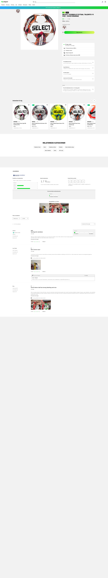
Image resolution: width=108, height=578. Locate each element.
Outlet (55, 150)
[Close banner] (106, 7)
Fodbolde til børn (37, 147)
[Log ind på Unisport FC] (102, 1)
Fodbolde (60, 147)
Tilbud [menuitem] (30, 4)
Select (45, 147)
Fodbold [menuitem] (3, 4)
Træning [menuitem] (12, 4)
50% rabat (61, 150)
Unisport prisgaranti (69, 52)
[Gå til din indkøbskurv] (105, 1)
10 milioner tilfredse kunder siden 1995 (73, 55)
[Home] (4, 1)
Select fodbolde (48, 150)
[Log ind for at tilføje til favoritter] (63, 32)
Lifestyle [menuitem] (20, 4)
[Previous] (91, 100)
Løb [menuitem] (16, 4)
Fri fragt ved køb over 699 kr (71, 48)
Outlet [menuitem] (33, 4)
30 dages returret (69, 50)
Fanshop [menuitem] (7, 4)
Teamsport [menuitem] (25, 4)
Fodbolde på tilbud (52, 147)
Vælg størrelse (79, 32)
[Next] (94, 100)
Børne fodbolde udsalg (70, 147)
